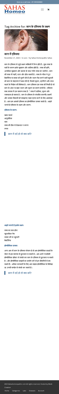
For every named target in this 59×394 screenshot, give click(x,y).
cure (25, 58)
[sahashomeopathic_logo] (24, 9)
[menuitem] (43, 9)
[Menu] (42, 9)
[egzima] (26, 40)
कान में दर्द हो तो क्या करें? (20, 134)
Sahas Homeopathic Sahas (41, 58)
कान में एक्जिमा (11, 54)
